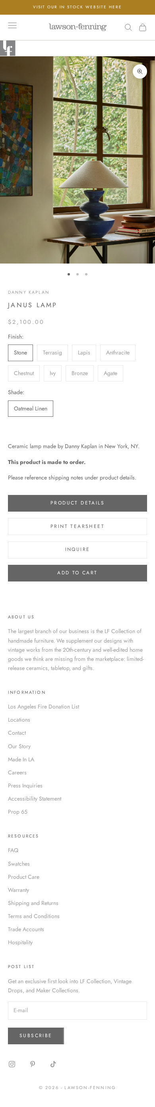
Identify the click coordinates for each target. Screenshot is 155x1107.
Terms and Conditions (34, 916)
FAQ (13, 850)
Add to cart (77, 572)
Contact (17, 733)
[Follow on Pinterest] (33, 1064)
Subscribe (35, 1035)
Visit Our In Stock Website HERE (77, 7)
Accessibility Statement (34, 799)
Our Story (19, 746)
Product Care (23, 877)
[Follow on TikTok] (53, 1064)
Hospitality (20, 942)
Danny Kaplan (28, 292)
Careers (17, 772)
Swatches (19, 864)
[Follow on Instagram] (12, 1064)
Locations (19, 720)
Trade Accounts (26, 929)
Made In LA (21, 759)
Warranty (18, 890)
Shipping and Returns (33, 903)
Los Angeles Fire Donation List (43, 706)
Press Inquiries (25, 785)
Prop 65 (17, 812)
